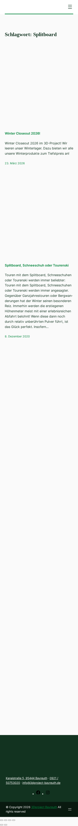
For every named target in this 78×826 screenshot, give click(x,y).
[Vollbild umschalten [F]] (9, 820)
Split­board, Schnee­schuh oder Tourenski (37, 265)
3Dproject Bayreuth (44, 807)
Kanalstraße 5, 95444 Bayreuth (26, 778)
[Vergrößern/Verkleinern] (13, 820)
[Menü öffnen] (70, 7)
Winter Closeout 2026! (22, 133)
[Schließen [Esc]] (1, 820)
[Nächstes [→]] (5, 824)
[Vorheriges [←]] (1, 824)
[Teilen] (5, 820)
